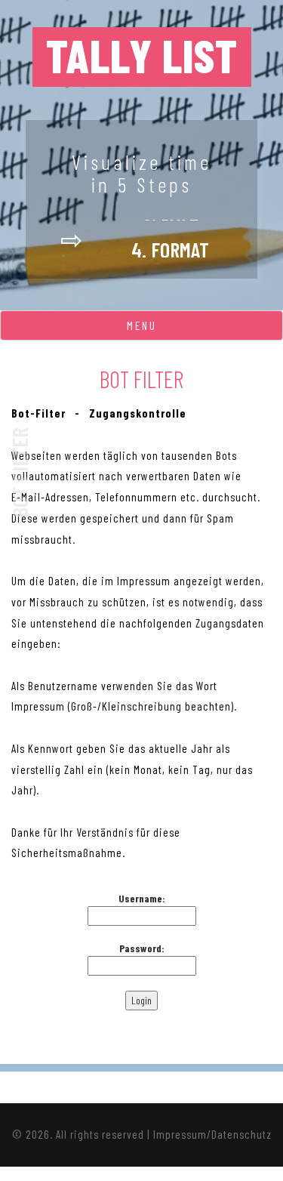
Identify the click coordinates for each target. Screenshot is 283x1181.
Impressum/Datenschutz (212, 1134)
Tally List (142, 54)
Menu (175, 329)
